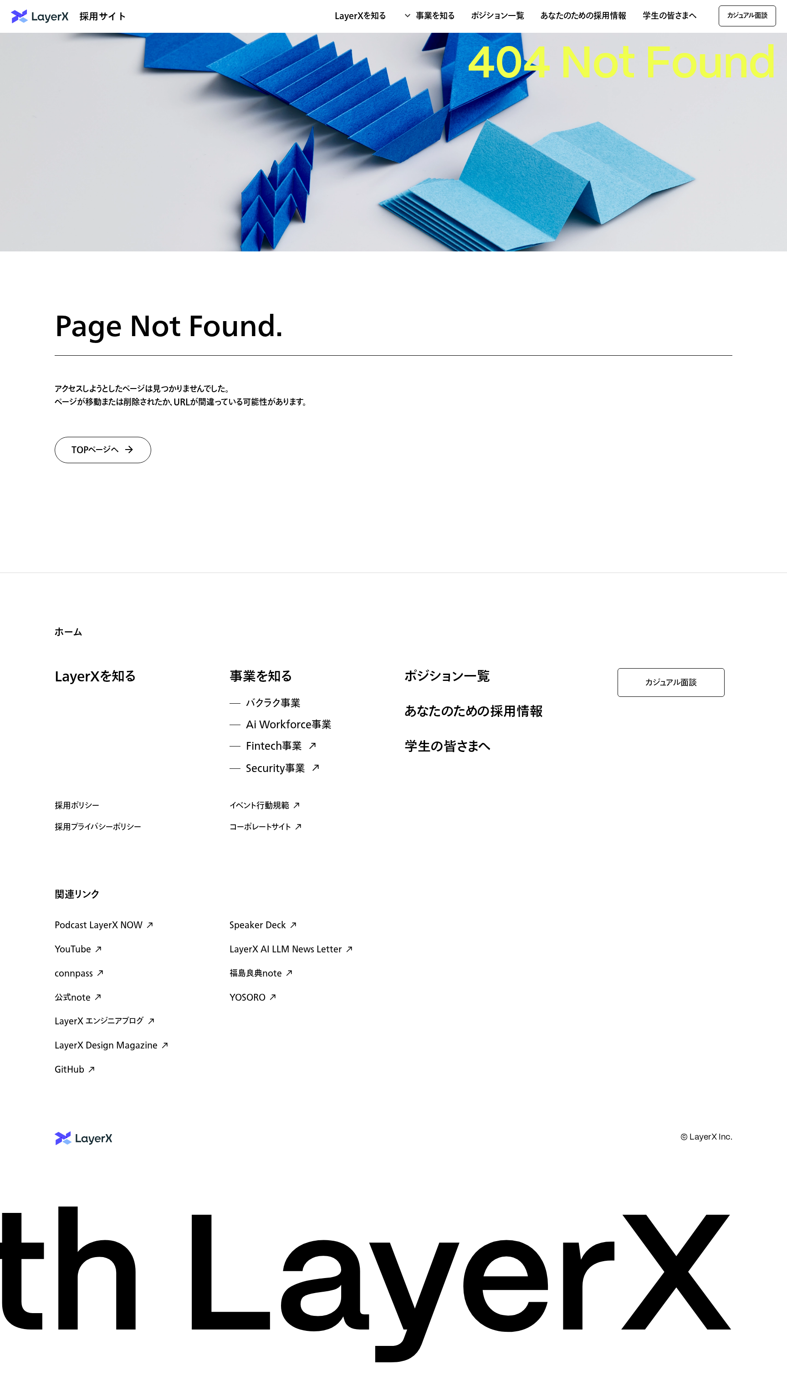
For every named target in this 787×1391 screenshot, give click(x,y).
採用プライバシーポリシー (98, 827)
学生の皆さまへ (670, 16)
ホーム (68, 632)
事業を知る (261, 677)
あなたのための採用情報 (583, 16)
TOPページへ (95, 450)
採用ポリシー (77, 806)
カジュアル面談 (671, 683)
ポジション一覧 (497, 16)
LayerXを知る (95, 677)
